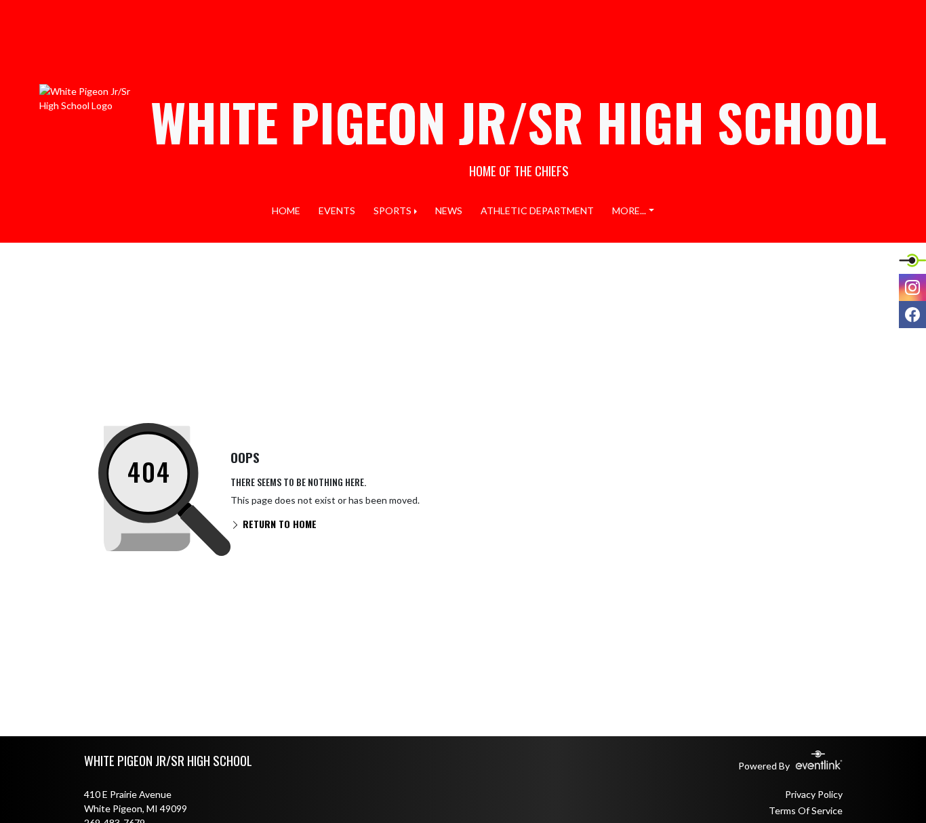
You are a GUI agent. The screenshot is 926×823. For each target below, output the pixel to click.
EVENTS (337, 210)
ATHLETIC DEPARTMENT (537, 210)
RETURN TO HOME (278, 524)
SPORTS (392, 210)
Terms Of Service (806, 810)
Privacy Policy (814, 794)
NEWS (448, 210)
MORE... (629, 210)
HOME (286, 210)
